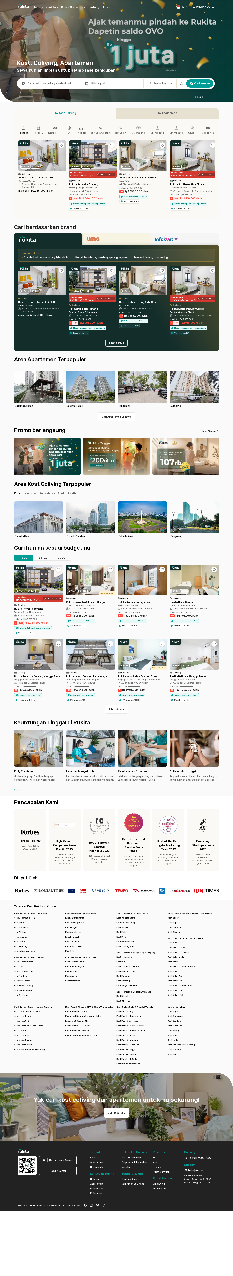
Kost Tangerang (124, 957)
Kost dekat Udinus (23, 1045)
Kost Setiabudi (21, 927)
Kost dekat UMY (21, 1035)
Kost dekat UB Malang (178, 952)
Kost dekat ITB (175, 981)
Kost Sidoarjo (174, 1049)
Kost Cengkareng (73, 932)
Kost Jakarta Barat (74, 918)
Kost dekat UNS (175, 995)
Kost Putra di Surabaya (127, 1045)
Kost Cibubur (71, 971)
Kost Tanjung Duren (74, 922)
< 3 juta (23, 558)
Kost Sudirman (21, 995)
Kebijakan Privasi (74, 1205)
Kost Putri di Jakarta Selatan (130, 1026)
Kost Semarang (175, 1016)
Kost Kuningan (21, 937)
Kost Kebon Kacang (23, 985)
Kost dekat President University (29, 1049)
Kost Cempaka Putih (24, 971)
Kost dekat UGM (175, 942)
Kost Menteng (21, 976)
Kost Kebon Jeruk (73, 946)
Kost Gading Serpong (126, 971)
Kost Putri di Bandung (127, 1040)
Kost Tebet (19, 922)
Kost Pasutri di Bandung (128, 1064)
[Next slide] (215, 389)
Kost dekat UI (174, 962)
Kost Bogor (173, 918)
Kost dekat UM (175, 971)
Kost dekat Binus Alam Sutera (28, 1026)
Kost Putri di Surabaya (127, 1021)
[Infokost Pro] (185, 240)
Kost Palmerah (72, 937)
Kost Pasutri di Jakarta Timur (130, 1030)
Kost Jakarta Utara (125, 918)
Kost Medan (173, 1040)
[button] (204, 7)
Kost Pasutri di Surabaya (128, 1016)
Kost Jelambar (72, 941)
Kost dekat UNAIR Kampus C (181, 985)
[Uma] (116, 240)
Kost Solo (172, 1035)
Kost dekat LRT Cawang (77, 1030)
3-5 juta (43, 558)
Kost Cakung (71, 976)
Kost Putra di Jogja (125, 1049)
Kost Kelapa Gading (126, 922)
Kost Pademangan (125, 941)
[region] (116, 389)
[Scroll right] (214, 158)
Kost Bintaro (20, 932)
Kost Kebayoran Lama (24, 951)
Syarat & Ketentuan (55, 1205)
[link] (58, 1160)
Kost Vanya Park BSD (126, 985)
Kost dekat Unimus (23, 1040)
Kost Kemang (20, 946)
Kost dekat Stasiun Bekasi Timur (81, 1035)
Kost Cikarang (123, 1001)
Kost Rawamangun (74, 966)
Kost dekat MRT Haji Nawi (77, 1026)
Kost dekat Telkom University (28, 1011)
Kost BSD (121, 962)
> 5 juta (61, 558)
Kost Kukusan (174, 927)
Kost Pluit (121, 932)
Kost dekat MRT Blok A (76, 1011)
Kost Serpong (123, 981)
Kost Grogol (71, 927)
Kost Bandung (174, 1021)
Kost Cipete (19, 941)
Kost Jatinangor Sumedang (181, 1045)
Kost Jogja (173, 1011)
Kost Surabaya (175, 1026)
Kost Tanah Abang (23, 990)
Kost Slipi (69, 951)
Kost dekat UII (21, 1030)
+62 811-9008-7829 (199, 1158)
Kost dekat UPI (175, 990)
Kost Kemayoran (22, 981)
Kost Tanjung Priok (125, 946)
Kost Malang (174, 1030)
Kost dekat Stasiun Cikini (77, 1021)
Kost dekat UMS (22, 1021)
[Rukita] (48, 240)
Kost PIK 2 (121, 937)
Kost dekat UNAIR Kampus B (181, 966)
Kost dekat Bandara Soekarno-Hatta (83, 1016)
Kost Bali (172, 1054)
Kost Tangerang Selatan (128, 966)
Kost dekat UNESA (176, 947)
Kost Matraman (72, 981)
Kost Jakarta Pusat (23, 962)
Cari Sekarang (116, 1112)
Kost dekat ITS (175, 976)
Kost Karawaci (123, 976)
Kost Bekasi (122, 996)
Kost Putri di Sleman (126, 1035)
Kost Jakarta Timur (74, 962)
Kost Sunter (122, 927)
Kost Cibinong (174, 932)
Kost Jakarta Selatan (24, 918)
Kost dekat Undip (176, 957)
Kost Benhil (19, 966)
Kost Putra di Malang (126, 1054)
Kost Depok (173, 922)
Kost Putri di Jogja (125, 1011)
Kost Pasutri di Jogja (126, 1059)
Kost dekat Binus (22, 1016)
